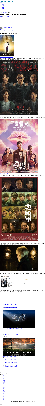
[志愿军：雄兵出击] (19, 240)
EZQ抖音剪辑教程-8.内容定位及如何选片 (8, 30)
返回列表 (1, 29)
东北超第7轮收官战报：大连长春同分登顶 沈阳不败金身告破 (10, 356)
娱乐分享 (3, 5)
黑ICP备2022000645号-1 (28, 401)
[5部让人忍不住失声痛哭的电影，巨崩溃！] (7, 55)
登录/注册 (1, 2)
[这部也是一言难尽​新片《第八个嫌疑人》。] (19, 114)
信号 (4, 398)
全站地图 (33, 401)
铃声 (4, 399)
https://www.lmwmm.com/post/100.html (7, 27)
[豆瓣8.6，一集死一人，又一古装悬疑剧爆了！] (14, 287)
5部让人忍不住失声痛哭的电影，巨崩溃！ (6, 57)
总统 (4, 396)
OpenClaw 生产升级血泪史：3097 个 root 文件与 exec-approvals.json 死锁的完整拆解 (13, 328)
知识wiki (4, 377)
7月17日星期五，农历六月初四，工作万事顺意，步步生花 (10, 304)
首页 (3, 12)
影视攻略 (6, 12)
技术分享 (3, 4)
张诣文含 (4, 391)
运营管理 (4, 380)
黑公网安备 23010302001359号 (19, 401)
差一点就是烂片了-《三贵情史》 (5, 173)
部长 (4, 395)
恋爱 (4, 382)
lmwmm (1, 16)
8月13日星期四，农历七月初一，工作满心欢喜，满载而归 (10, 366)
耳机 (4, 387)
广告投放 (4, 381)
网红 (4, 383)
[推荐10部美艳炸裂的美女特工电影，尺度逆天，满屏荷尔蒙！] (19, 270)
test (4, 393)
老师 (4, 385)
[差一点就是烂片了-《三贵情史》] (19, 172)
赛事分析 (3, 7)
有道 (4, 388)
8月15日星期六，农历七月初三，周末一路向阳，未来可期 (10, 359)
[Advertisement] (21, 21)
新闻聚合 (3, 8)
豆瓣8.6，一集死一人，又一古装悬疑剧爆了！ (7, 289)
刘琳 (4, 390)
